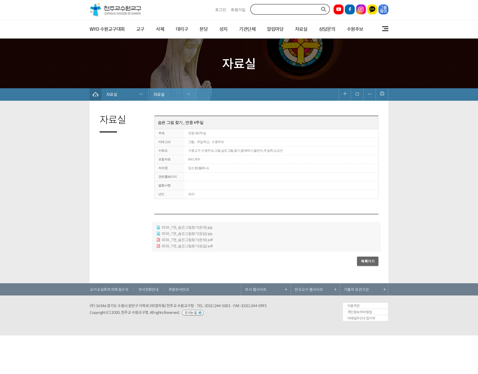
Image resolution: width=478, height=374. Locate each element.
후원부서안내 (179, 289)
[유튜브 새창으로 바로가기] (339, 9)
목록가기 (367, 261)
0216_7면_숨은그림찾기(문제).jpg (186, 227)
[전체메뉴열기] (385, 29)
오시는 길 (191, 312)
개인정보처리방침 (359, 312)
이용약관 (353, 305)
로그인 (220, 10)
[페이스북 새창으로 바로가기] (350, 9)
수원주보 (355, 29)
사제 (160, 29)
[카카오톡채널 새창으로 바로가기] (372, 9)
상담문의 (327, 29)
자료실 (301, 29)
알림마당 (275, 29)
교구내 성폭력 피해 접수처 (109, 289)
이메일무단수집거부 (361, 318)
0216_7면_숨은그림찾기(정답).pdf (186, 246)
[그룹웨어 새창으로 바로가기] (383, 9)
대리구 (182, 29)
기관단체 (247, 29)
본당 (203, 29)
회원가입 (238, 10)
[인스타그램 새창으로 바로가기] (361, 9)
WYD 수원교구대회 (107, 29)
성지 (223, 29)
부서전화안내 (148, 289)
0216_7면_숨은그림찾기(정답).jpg (186, 233)
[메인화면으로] (116, 16)
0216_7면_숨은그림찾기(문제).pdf (186, 240)
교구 (140, 29)
